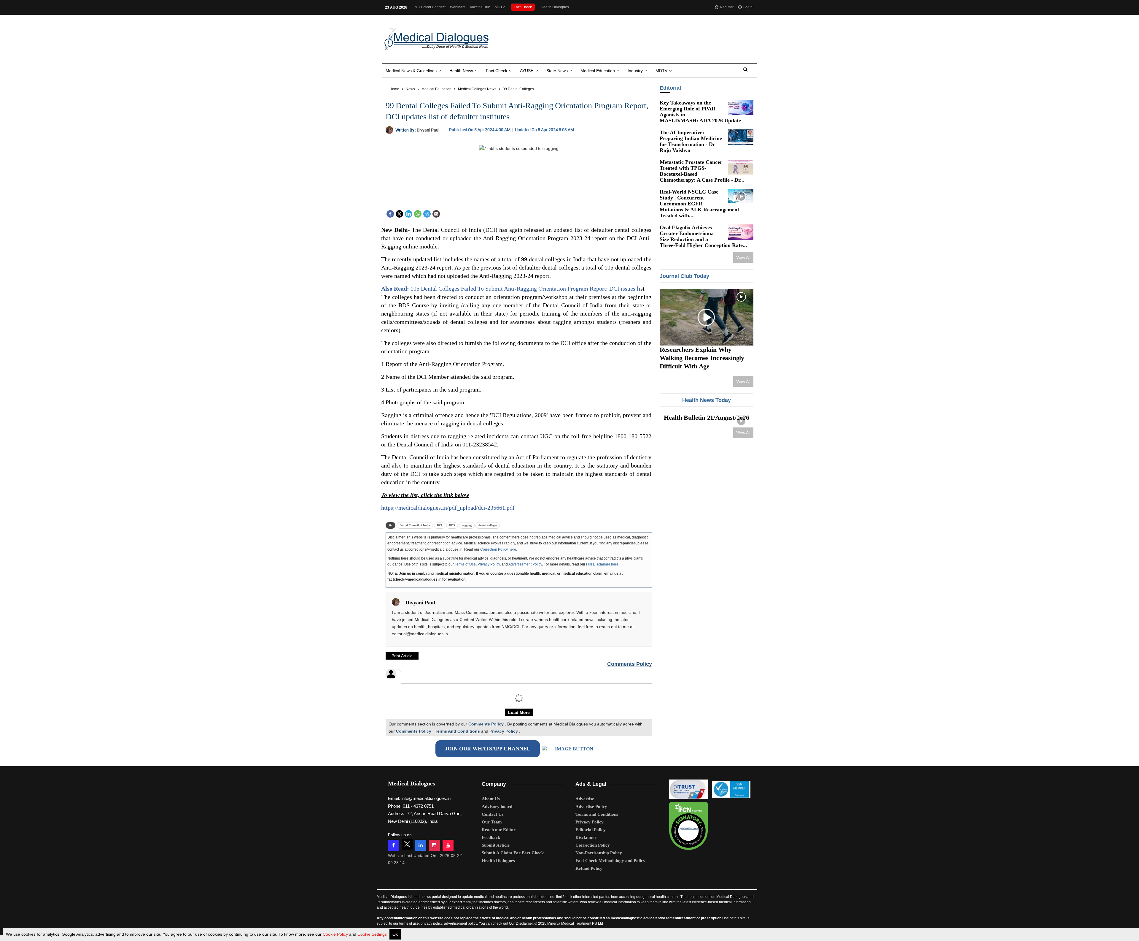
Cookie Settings (372, 934)
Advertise (584, 798)
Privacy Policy (489, 564)
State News (557, 70)
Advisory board (497, 806)
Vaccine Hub (480, 7)
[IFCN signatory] (688, 824)
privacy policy (431, 923)
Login (747, 7)
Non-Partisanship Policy (598, 852)
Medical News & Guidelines (411, 70)
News (410, 89)
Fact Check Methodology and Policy (610, 860)
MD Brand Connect (430, 7)
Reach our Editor (499, 829)
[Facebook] (390, 213)
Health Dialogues (555, 7)
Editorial (670, 88)
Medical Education (597, 70)
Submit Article (496, 845)
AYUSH (527, 70)
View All (743, 257)
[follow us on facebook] (393, 845)
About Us (491, 798)
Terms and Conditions (596, 814)
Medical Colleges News (477, 89)
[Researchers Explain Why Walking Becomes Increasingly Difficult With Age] (706, 317)
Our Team (492, 822)
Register (726, 7)
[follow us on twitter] (407, 844)
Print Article (402, 655)
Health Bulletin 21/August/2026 (706, 417)
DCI (439, 525)
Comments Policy (629, 664)
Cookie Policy (335, 934)
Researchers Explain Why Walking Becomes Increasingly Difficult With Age (701, 358)
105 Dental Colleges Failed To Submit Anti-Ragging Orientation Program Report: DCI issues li (510, 288)
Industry (635, 70)
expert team (461, 902)
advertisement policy (460, 923)
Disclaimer (585, 837)
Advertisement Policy (525, 564)
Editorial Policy (590, 829)
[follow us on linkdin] (420, 845)
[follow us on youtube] (448, 845)
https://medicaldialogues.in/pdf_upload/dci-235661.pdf (448, 507)
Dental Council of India (415, 525)
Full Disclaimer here (602, 564)
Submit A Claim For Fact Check (513, 852)
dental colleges (487, 525)
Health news (461, 70)
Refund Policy (588, 868)
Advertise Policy (591, 806)
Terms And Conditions (458, 731)
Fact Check (523, 7)
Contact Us (492, 814)
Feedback (491, 837)
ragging (467, 525)
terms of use (409, 923)
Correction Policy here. (498, 549)
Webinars (457, 7)
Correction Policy (592, 845)
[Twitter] (399, 213)
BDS (452, 525)
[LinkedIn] (408, 213)
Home (394, 89)
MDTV (500, 7)
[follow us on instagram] (434, 845)
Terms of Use (465, 564)
